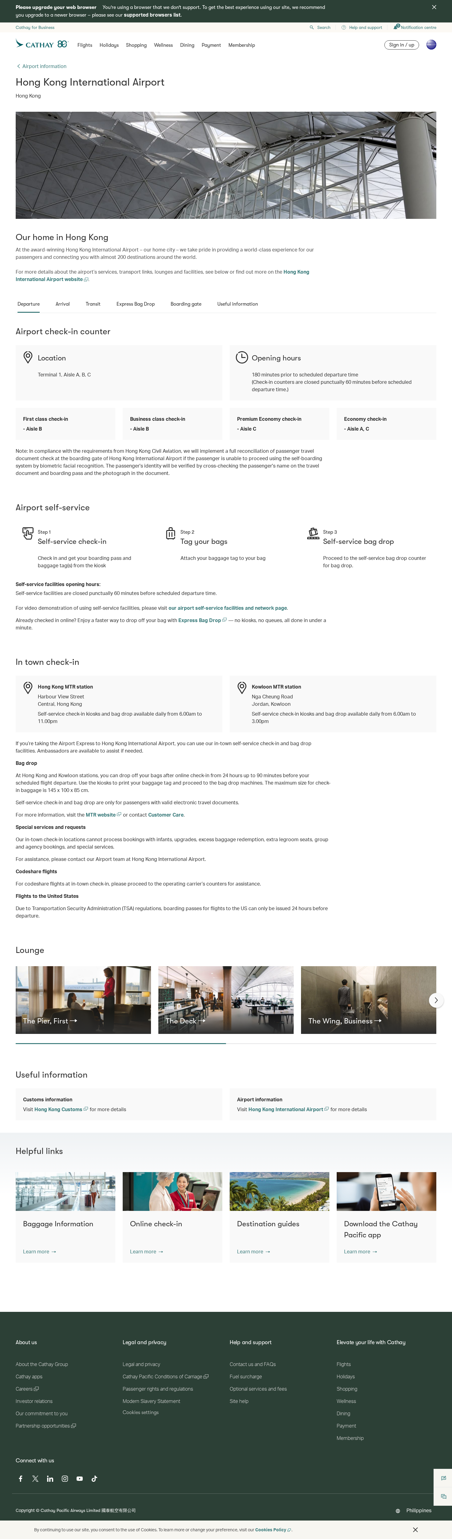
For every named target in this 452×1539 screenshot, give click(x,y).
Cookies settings (141, 1412)
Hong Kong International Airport (286, 1109)
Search (324, 27)
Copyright (25, 1510)
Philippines (418, 1510)
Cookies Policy (270, 1529)
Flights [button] (84, 45)
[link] (83, 1021)
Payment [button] (211, 45)
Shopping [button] (136, 45)
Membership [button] (241, 45)
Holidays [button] (109, 45)
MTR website (101, 814)
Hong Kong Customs (59, 1109)
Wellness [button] (163, 45)
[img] (434, 7)
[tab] (29, 304)
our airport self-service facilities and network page (228, 608)
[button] (39, 1251)
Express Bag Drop (200, 620)
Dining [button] (187, 45)
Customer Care (166, 814)
